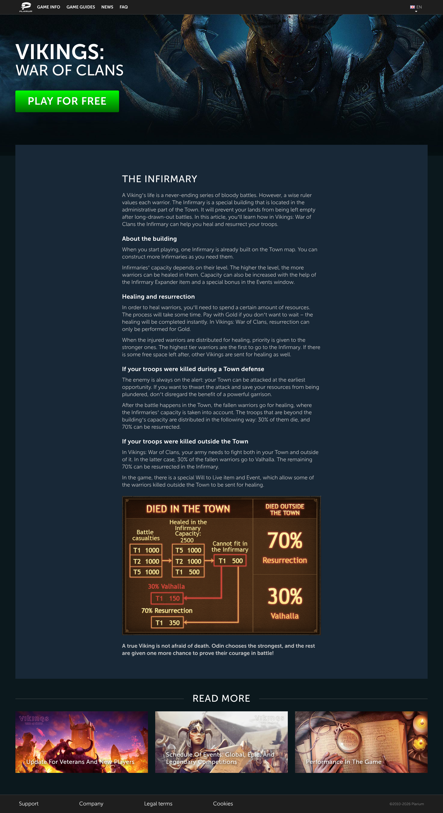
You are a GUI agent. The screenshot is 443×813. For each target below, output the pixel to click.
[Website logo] (26, 7)
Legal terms (158, 804)
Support (29, 804)
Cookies (223, 804)
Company (91, 804)
